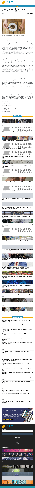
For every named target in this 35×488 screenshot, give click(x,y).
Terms (17, 443)
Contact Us (18, 442)
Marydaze (3, 78)
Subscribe (17, 434)
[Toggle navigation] (17, 6)
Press (18, 439)
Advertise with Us (17, 441)
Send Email (5, 102)
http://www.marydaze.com (9, 105)
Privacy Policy (17, 444)
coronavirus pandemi (6, 93)
